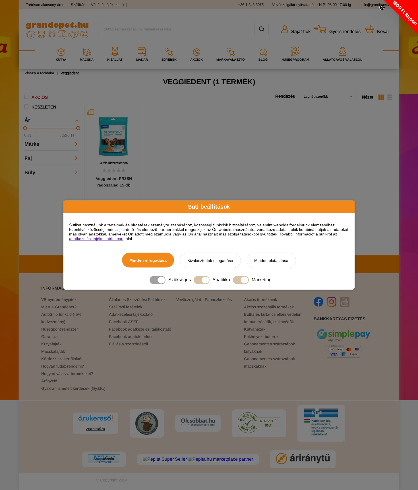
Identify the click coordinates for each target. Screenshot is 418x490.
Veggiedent (70, 73)
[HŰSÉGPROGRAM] (295, 44)
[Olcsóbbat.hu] (198, 422)
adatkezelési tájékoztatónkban (96, 238)
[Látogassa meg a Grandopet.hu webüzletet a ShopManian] (104, 459)
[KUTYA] (61, 44)
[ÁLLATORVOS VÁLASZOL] (342, 44)
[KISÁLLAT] (114, 44)
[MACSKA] (86, 44)
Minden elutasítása (271, 260)
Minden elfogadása (148, 260)
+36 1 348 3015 (251, 5)
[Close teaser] (382, 7)
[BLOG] (263, 44)
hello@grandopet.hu (375, 5)
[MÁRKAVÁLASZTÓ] (231, 44)
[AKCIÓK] (196, 44)
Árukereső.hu (95, 428)
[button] (401, 17)
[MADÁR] (142, 44)
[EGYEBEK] (169, 44)
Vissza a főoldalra (39, 73)
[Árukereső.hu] (95, 420)
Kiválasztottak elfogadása (210, 260)
